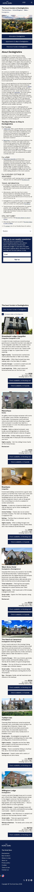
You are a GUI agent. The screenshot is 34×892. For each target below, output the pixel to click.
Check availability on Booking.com (20, 380)
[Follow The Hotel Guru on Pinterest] (31, 880)
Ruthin (29, 86)
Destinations (5, 853)
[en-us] (2, 875)
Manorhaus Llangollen (9, 159)
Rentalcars (27, 204)
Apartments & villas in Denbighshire (17, 41)
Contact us (5, 870)
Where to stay (6, 858)
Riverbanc (6, 487)
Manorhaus (6, 140)
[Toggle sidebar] (31, 2)
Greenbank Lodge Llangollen (14, 336)
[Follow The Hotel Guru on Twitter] (24, 880)
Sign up (17, 259)
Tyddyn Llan (6, 129)
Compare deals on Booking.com (14, 314)
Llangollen (17, 92)
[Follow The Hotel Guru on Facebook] (26, 880)
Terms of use (6, 867)
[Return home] (7, 2)
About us (4, 860)
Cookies (4, 865)
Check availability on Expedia (20, 386)
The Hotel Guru (7, 850)
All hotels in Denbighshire (17, 36)
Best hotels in (6, 856)
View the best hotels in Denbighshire (15, 309)
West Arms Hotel (9, 567)
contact (7, 226)
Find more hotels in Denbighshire (17, 47)
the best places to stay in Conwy (16, 218)
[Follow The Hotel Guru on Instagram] (29, 880)
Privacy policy (6, 863)
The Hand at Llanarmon (12, 639)
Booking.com (25, 180)
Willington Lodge (9, 790)
